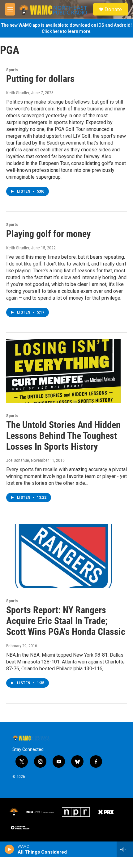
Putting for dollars (40, 78)
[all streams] (125, 849)
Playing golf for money (48, 233)
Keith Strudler (17, 92)
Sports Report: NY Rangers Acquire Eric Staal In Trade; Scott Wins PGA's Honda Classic (65, 621)
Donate (113, 9)
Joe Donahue (17, 460)
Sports (12, 69)
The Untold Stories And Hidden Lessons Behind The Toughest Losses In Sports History (63, 435)
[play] (9, 849)
